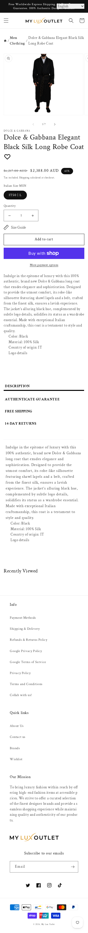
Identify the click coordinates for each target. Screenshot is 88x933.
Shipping (24, 177)
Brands (15, 748)
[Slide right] (54, 124)
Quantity (10, 206)
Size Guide (18, 227)
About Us (17, 726)
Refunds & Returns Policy (28, 640)
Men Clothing (17, 40)
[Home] (5, 40)
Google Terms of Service (28, 662)
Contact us (17, 737)
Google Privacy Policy (26, 651)
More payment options (44, 265)
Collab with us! (21, 695)
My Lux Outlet (48, 924)
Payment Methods (23, 618)
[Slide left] (33, 124)
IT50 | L (15, 195)
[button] (6, 20)
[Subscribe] (72, 867)
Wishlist (16, 759)
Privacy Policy (20, 673)
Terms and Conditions (26, 684)
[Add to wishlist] (7, 157)
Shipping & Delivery (25, 629)
